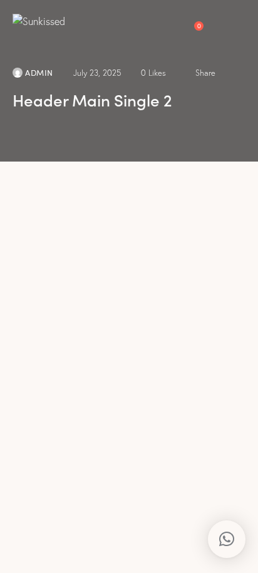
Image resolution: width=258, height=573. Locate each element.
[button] (241, 20)
